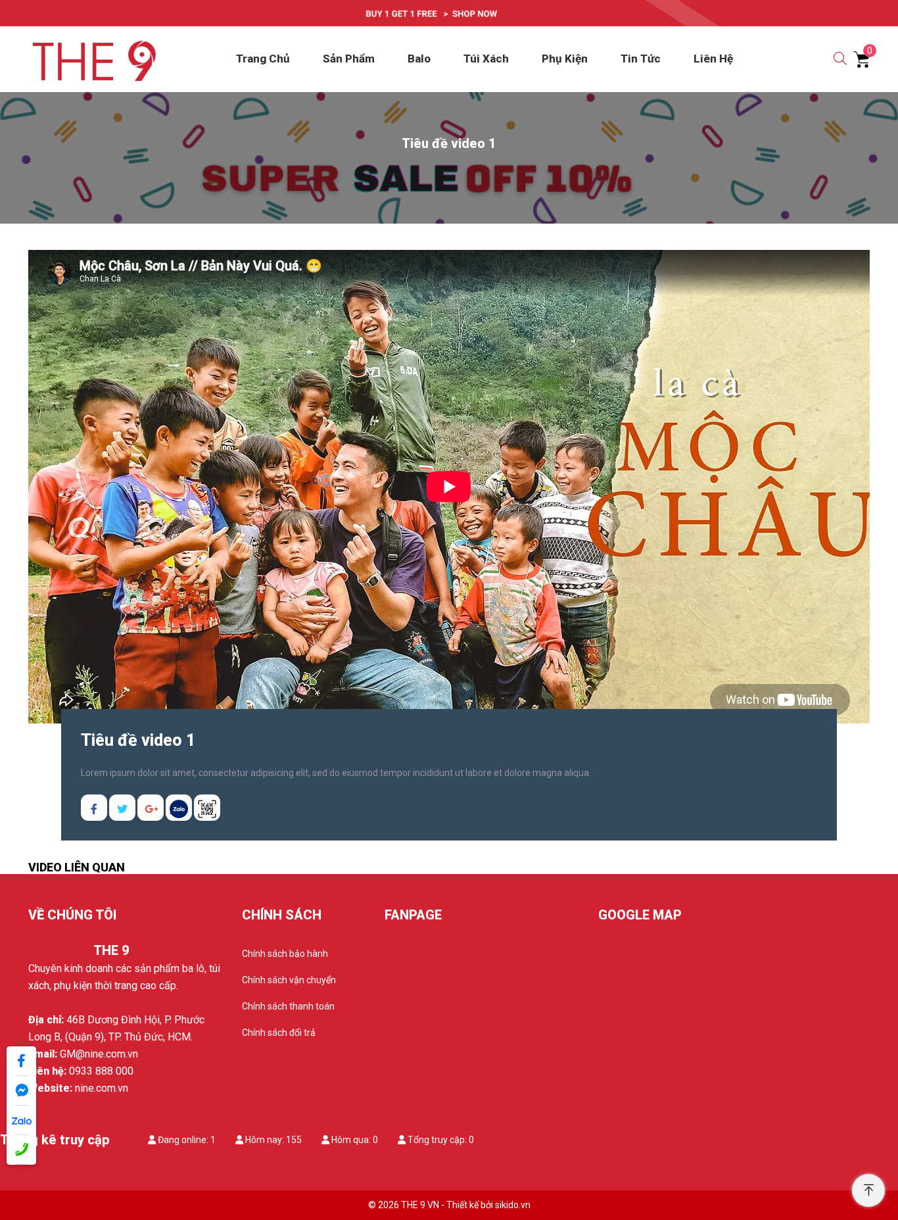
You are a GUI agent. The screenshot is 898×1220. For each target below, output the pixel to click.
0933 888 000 (101, 1071)
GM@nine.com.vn (99, 1054)
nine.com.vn (101, 1088)
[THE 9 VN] (93, 58)
